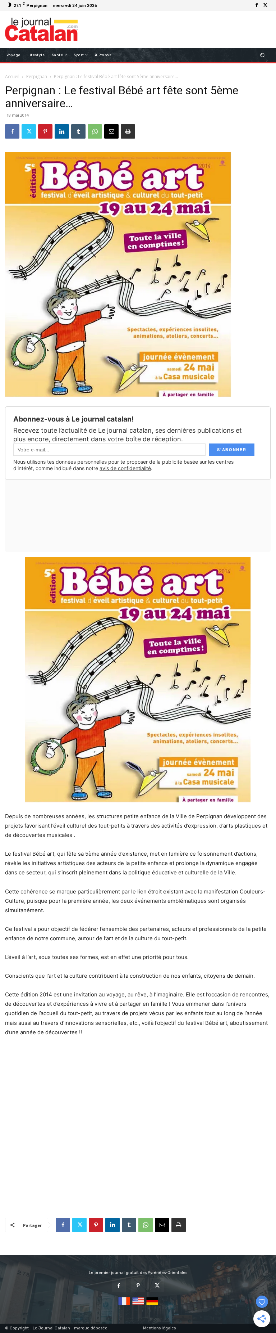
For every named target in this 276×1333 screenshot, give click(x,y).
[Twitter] (265, 5)
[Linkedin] (62, 131)
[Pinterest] (45, 131)
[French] (124, 1305)
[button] (263, 55)
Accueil (12, 76)
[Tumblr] (78, 131)
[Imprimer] (128, 131)
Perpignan (36, 76)
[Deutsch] (152, 1305)
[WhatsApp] (95, 131)
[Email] (111, 131)
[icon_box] (104, 6)
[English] (138, 1305)
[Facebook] (256, 5)
